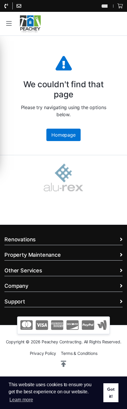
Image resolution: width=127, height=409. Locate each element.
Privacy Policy (43, 353)
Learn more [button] (21, 399)
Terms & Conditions (79, 353)
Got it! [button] (111, 393)
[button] (8, 23)
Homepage (63, 135)
